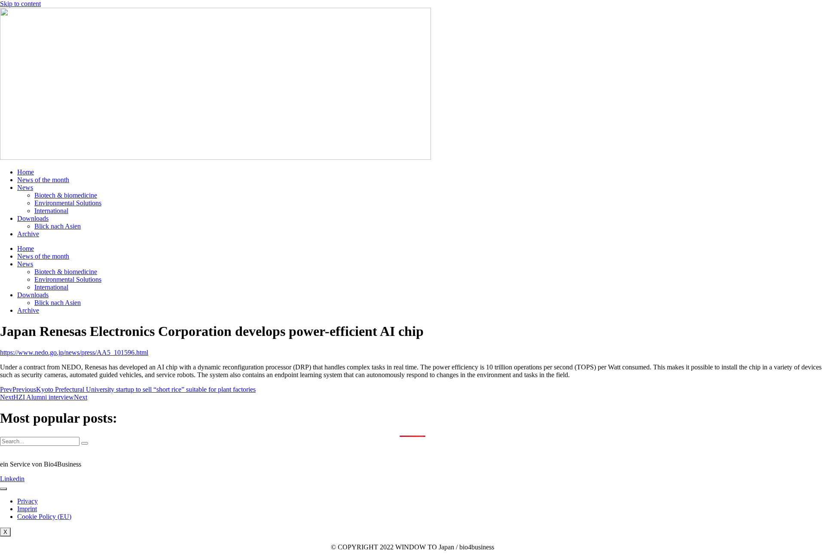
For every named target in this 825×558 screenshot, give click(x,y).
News (25, 187)
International (51, 210)
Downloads (33, 218)
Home (25, 172)
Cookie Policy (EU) (44, 516)
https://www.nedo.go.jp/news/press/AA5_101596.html (74, 352)
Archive (28, 234)
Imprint (27, 508)
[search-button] (84, 443)
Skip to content (20, 3)
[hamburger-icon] (3, 489)
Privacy (27, 501)
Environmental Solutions (67, 203)
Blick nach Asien (57, 226)
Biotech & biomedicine (65, 195)
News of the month (43, 179)
